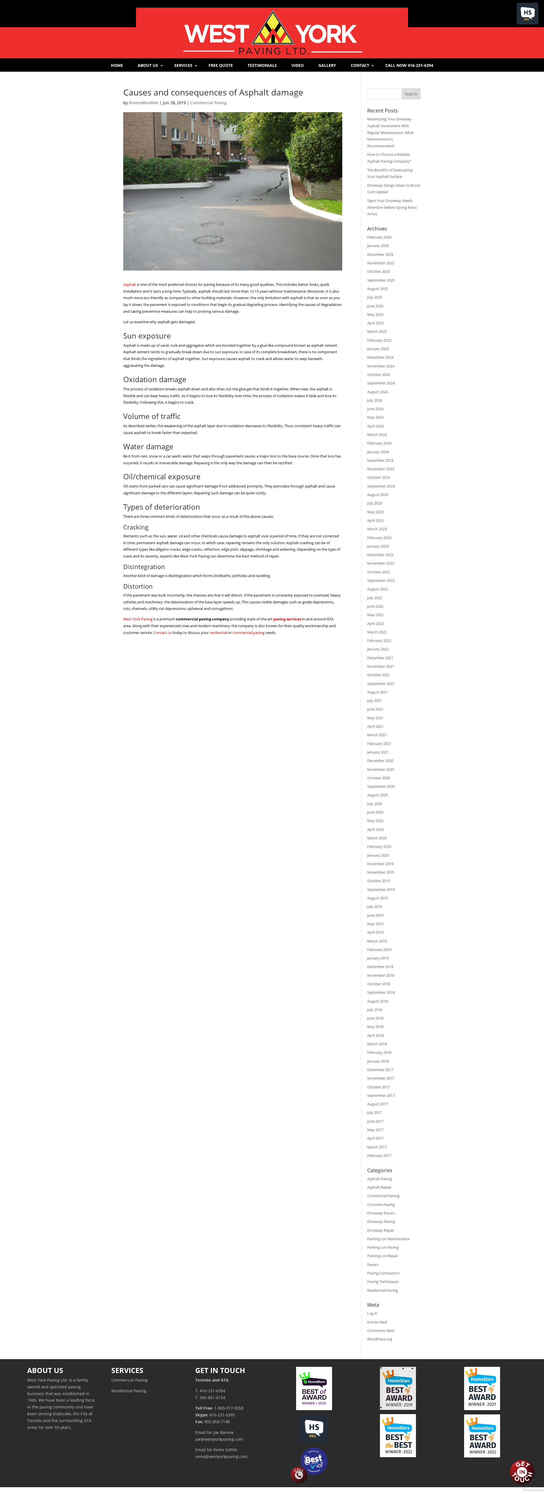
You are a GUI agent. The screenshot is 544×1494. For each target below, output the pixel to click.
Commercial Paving (208, 102)
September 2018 (381, 992)
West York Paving (137, 619)
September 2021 (381, 683)
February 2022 (379, 640)
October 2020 (378, 777)
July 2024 (374, 400)
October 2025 (378, 271)
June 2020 (375, 812)
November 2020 (380, 769)
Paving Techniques (383, 1281)
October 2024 (378, 374)
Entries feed (377, 1322)
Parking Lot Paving (383, 1247)
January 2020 (378, 855)
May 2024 (375, 417)
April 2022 (375, 623)
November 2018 (380, 975)
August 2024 (377, 391)
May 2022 (375, 614)
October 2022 (378, 571)
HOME (117, 65)
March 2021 (377, 734)
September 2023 (381, 486)
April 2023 (375, 520)
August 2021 (377, 692)
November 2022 (380, 563)
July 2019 (374, 906)
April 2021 (375, 726)
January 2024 (378, 451)
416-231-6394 (212, 1390)
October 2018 (378, 983)
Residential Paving (382, 1290)
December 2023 (380, 460)
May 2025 (375, 314)
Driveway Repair (380, 1230)
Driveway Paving (381, 1221)
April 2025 (375, 322)
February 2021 (379, 743)
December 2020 (380, 760)
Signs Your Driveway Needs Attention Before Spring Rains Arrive (392, 207)
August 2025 (377, 288)
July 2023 (374, 503)
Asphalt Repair (379, 1187)
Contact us (163, 632)
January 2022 (378, 649)
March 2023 (377, 528)
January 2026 (378, 245)
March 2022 (377, 632)
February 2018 (379, 1052)
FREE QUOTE (221, 65)
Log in (372, 1313)
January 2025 (378, 348)
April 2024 (375, 426)
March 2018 (377, 1043)
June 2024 (375, 408)
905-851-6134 (212, 1397)
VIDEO (298, 65)
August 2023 (377, 494)
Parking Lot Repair (382, 1255)
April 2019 (375, 932)
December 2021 (380, 657)
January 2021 (378, 752)
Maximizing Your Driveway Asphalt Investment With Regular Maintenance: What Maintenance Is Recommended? (390, 132)
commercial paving (248, 632)
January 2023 (378, 546)
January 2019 (378, 958)
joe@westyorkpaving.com (219, 1439)
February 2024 (379, 443)
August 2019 (377, 898)
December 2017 (380, 1069)
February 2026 (379, 237)
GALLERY (327, 65)
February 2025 (379, 340)
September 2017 (381, 1095)
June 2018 (375, 1018)
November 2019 (380, 872)
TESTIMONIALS (262, 65)
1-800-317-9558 (228, 1408)
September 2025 (381, 280)
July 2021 (374, 700)
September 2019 (381, 889)
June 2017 (375, 1121)
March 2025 (377, 331)
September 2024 (381, 383)
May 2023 (375, 511)
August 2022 (377, 588)
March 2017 (377, 1147)
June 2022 (375, 606)
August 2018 (377, 1001)
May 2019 (375, 923)
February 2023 (379, 537)
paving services (287, 619)
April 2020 (375, 829)
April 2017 (375, 1138)
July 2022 (374, 597)
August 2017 (377, 1103)
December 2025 (380, 254)
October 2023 (378, 477)
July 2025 (374, 297)
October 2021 (378, 674)
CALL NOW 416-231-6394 (409, 65)
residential (218, 632)
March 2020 (377, 837)
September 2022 (381, 580)
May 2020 (375, 820)
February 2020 (379, 846)
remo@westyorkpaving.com (221, 1456)
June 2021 (375, 709)
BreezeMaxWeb (143, 102)
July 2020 (374, 803)
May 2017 (375, 1129)
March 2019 (377, 941)
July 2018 (374, 1009)
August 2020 (377, 794)
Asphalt (129, 284)
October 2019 (378, 880)
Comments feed (380, 1330)
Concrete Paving (381, 1204)
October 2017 (378, 1086)
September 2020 (381, 786)
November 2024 (380, 366)
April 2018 (375, 1035)
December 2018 (380, 966)
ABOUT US (148, 65)
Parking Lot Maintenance (388, 1238)
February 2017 (379, 1155)
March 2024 (377, 434)
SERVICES (183, 65)
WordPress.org (379, 1339)
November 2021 (380, 666)
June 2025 (375, 305)
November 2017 (380, 1078)
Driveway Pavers (381, 1213)
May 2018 (375, 1026)
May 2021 (375, 717)
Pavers (373, 1264)
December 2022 (380, 554)
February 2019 (379, 949)
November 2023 (380, 468)
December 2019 (380, 863)
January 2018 (378, 1061)
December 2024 (380, 357)
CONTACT (360, 65)
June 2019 (375, 915)
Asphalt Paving (379, 1178)
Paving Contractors (383, 1273)
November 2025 (380, 262)
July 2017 (374, 1112)
